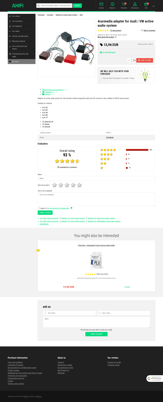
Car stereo (16, 16)
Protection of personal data (17, 376)
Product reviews (13, 370)
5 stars (79, 185)
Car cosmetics (17, 21)
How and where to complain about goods (22, 368)
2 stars (61, 185)
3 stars (67, 185)
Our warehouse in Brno (65, 368)
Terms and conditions (15, 362)
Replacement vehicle (65, 365)
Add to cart (146, 60)
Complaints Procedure (15, 365)
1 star (54, 185)
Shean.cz (39, 396)
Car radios (16, 31)
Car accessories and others (19, 47)
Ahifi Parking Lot (63, 370)
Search (77, 5)
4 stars (73, 185)
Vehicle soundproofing (20, 36)
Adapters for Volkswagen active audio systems (104, 221)
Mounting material (18, 41)
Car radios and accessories (49, 218)
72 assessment (115, 30)
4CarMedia (110, 137)
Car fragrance (17, 26)
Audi (81, 15)
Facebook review (114, 365)
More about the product (106, 37)
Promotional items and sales (20, 55)
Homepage (41, 15)
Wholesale (61, 373)
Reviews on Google (114, 362)
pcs (134, 60)
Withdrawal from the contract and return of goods (25, 373)
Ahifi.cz (26, 396)
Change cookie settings (16, 384)
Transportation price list (16, 378)
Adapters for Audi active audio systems (101, 218)
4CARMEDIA (44, 224)
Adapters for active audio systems (66, 15)
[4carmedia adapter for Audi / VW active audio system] (66, 48)
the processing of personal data (58, 208)
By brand (15, 61)
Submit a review (45, 213)
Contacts (61, 362)
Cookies (10, 381)
